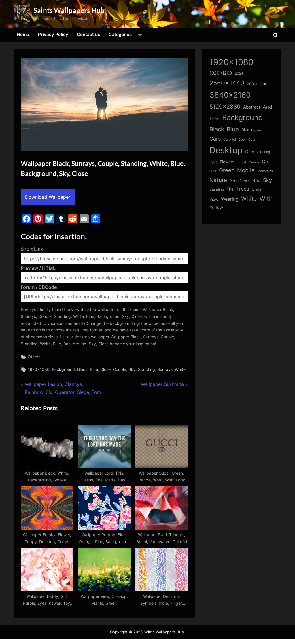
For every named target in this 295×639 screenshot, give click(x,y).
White (180, 369)
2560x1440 (226, 83)
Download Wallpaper (47, 197)
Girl (266, 161)
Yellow (216, 207)
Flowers (227, 162)
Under (257, 189)
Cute (251, 139)
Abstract (251, 107)
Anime (214, 119)
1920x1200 (220, 73)
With (266, 198)
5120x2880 (225, 106)
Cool (242, 139)
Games (254, 162)
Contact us (88, 34)
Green (227, 170)
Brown (256, 130)
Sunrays (165, 369)
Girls (212, 171)
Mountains (265, 171)
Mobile (246, 170)
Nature (218, 180)
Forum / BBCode (39, 287)
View (213, 199)
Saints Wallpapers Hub (69, 10)
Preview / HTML (38, 268)
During (265, 152)
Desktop (226, 150)
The (230, 189)
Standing (146, 369)
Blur (245, 130)
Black (82, 369)
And (267, 107)
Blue (94, 369)
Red (256, 180)
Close (105, 369)
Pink (233, 181)
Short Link (32, 249)
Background (63, 369)
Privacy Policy (53, 34)
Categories (120, 34)
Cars (215, 139)
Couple (119, 369)
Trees (242, 189)
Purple (244, 181)
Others (34, 356)
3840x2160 (230, 94)
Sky (132, 369)
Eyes (213, 162)
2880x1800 (257, 84)
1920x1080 (39, 369)
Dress (251, 151)
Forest (241, 162)
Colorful (229, 139)
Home (23, 34)
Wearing (230, 199)
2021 (239, 73)
